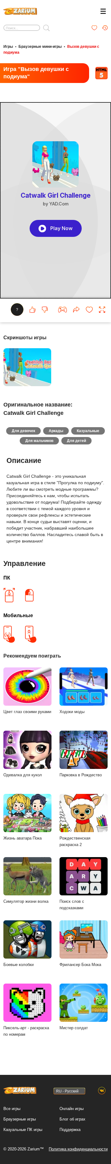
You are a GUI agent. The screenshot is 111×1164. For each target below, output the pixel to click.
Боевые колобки (18, 964)
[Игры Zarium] (20, 10)
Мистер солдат (74, 1028)
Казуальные (88, 431)
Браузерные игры (19, 1119)
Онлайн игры (72, 1108)
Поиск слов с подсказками (72, 904)
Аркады (56, 431)
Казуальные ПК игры (22, 1129)
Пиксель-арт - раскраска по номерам (26, 1031)
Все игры (11, 1108)
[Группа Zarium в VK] (101, 1091)
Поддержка (70, 1129)
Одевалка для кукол (22, 775)
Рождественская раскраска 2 (75, 841)
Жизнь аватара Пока (22, 838)
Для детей (76, 441)
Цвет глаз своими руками (27, 711)
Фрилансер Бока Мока (80, 964)
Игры (8, 46)
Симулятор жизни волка (25, 901)
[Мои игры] (94, 28)
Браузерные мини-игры (40, 46)
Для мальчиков (39, 441)
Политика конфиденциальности (78, 1149)
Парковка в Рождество (81, 775)
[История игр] (105, 28)
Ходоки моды (72, 711)
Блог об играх (72, 1119)
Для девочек (23, 431)
